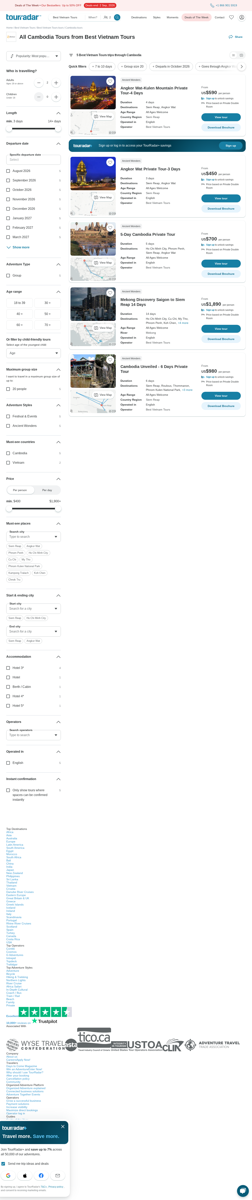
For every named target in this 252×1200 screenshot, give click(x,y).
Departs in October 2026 (173, 66)
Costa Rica (13, 939)
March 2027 (21, 237)
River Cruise (14, 983)
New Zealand (14, 873)
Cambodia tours (73, 27)
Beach (10, 999)
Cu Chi (12, 559)
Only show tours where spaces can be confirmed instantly (30, 795)
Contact (219, 17)
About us (11, 1056)
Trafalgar (12, 964)
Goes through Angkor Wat (219, 66)
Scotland (11, 926)
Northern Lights (16, 980)
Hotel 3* (18, 668)
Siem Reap (153, 117)
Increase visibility (16, 1107)
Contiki (10, 948)
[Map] (241, 55)
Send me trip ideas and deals (28, 1163)
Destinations (139, 17)
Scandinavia (13, 917)
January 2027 (22, 218)
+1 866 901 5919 (226, 5)
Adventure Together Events (23, 1094)
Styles (156, 17)
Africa (9, 832)
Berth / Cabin (22, 686)
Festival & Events (25, 416)
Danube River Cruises (20, 891)
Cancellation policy (18, 1078)
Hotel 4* (18, 696)
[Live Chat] (243, 1191)
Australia (11, 838)
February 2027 (23, 227)
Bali (8, 860)
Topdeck (11, 961)
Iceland (10, 907)
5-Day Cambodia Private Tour (147, 234)
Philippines (13, 876)
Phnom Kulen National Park (24, 566)
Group (17, 275)
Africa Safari (13, 986)
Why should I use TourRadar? (24, 1072)
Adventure (12, 970)
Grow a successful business (23, 1100)
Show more (21, 247)
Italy (8, 914)
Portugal (11, 920)
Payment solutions (17, 1103)
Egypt (9, 851)
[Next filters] (241, 66)
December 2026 (24, 208)
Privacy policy (56, 1186)
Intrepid (11, 958)
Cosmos (11, 951)
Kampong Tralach (18, 572)
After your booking (17, 1075)
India (9, 866)
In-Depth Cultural (17, 989)
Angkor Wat (33, 546)
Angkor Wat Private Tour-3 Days (150, 169)
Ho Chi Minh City (38, 552)
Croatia (10, 888)
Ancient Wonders (25, 425)
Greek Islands (15, 904)
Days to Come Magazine (21, 1066)
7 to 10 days (103, 66)
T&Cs (44, 1186)
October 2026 (22, 189)
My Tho (26, 559)
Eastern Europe (16, 895)
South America (15, 847)
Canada (11, 936)
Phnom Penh (15, 552)
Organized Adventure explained (25, 1088)
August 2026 (21, 171)
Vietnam (18, 462)
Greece (11, 901)
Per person (20, 490)
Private (10, 1005)
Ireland (10, 910)
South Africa (13, 857)
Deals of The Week (196, 17)
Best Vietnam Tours (25, 27)
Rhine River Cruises (18, 923)
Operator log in (15, 1113)
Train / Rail (13, 996)
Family (10, 1002)
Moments (172, 17)
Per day (47, 490)
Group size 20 (134, 66)
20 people (20, 389)
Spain (9, 929)
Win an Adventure (24, 1069)
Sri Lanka (12, 879)
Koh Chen (39, 572)
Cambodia (20, 453)
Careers (18, 1059)
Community (13, 1081)
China (10, 863)
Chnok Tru (14, 579)
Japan (10, 869)
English (18, 762)
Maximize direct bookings (22, 1110)
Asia (9, 835)
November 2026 (24, 199)
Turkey (10, 932)
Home (9, 27)
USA (9, 942)
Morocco (11, 854)
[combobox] (33, 537)
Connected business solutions (25, 1091)
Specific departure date (25, 154)
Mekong (151, 332)
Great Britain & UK (17, 898)
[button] (221, 98)
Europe (10, 841)
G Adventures (14, 955)
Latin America (14, 844)
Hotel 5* (18, 705)
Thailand (11, 882)
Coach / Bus (13, 992)
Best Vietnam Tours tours (50, 27)
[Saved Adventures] (231, 17)
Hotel (16, 677)
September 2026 (24, 180)
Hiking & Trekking (17, 977)
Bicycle (10, 973)
